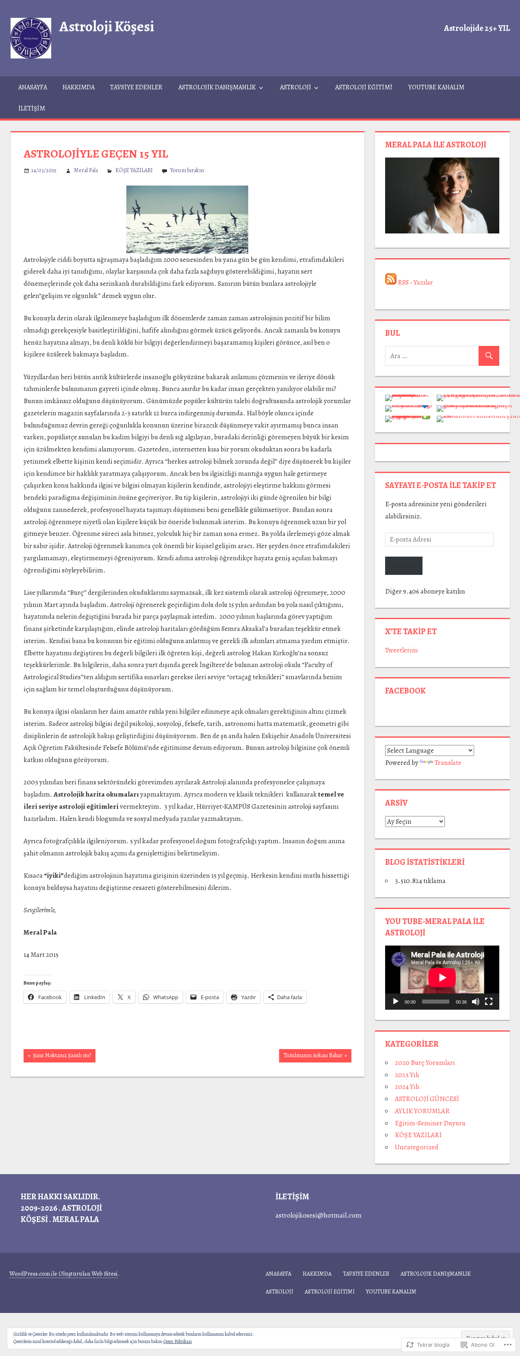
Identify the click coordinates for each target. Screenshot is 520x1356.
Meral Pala (86, 170)
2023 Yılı (407, 1075)
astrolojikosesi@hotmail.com (318, 1215)
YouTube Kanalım (436, 87)
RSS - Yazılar (415, 282)
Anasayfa (32, 87)
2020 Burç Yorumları (425, 1062)
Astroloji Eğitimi (363, 87)
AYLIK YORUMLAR (422, 1111)
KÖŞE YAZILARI (134, 170)
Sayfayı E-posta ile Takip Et (440, 485)
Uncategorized (416, 1147)
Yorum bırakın (187, 170)
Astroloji (295, 87)
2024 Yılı (407, 1086)
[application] (442, 978)
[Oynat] (396, 1002)
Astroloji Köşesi (106, 26)
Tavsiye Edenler (136, 87)
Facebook (405, 690)
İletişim (31, 108)
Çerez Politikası (177, 1341)
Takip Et (404, 565)
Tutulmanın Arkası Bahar (310, 1056)
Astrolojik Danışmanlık (217, 87)
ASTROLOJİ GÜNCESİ (427, 1098)
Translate (448, 762)
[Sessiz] (476, 1002)
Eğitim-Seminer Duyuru (430, 1123)
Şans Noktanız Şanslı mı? (57, 1056)
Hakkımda (79, 87)
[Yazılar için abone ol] (390, 282)
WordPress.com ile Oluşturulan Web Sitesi (63, 1274)
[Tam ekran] (489, 1002)
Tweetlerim (401, 650)
